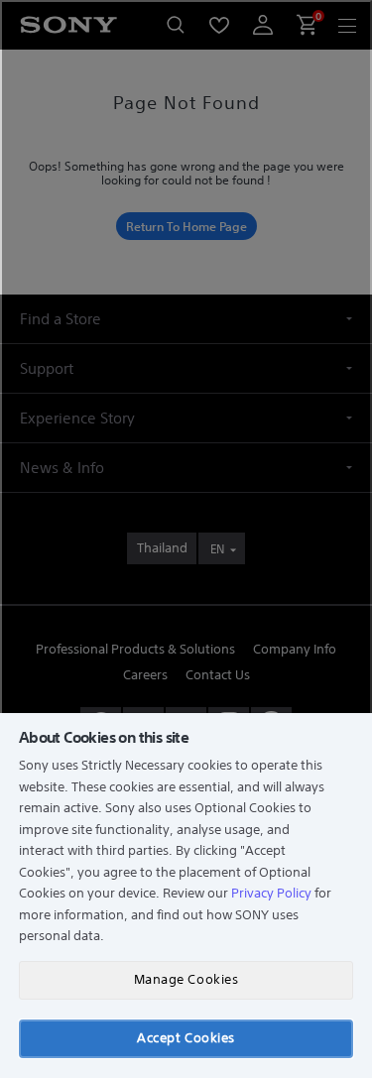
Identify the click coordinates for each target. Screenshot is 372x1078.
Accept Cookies (185, 1037)
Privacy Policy (271, 893)
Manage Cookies (186, 979)
